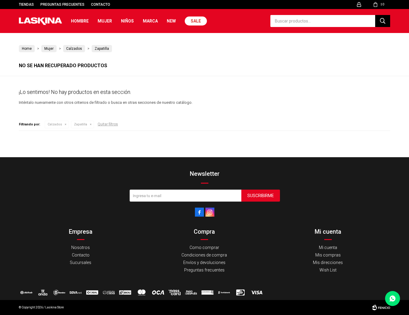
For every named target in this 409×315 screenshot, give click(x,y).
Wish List (328, 270)
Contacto (100, 4)
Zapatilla (80, 124)
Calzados (55, 124)
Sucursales (80, 262)
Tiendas (26, 4)
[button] (382, 21)
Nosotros (80, 247)
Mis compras (328, 255)
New (171, 21)
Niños (127, 21)
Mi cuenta (328, 247)
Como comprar (204, 247)
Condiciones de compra (204, 255)
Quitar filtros (108, 124)
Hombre (80, 21)
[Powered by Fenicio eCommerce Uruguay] (381, 307)
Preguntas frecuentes (62, 4)
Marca (150, 21)
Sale (196, 21)
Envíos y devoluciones (204, 262)
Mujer (105, 21)
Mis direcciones (328, 262)
